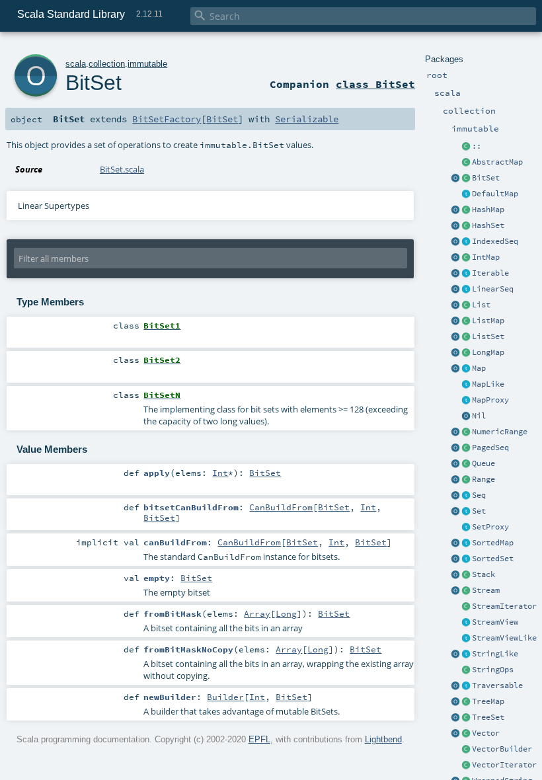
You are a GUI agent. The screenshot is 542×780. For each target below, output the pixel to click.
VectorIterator (504, 764)
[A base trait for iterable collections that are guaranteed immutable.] (466, 273)
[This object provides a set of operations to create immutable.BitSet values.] (455, 178)
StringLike (495, 653)
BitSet (486, 177)
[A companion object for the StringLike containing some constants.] (455, 654)
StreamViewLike (504, 638)
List (481, 304)
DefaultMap (495, 193)
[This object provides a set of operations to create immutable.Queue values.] (455, 464)
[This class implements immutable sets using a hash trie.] (466, 226)
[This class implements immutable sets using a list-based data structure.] (466, 337)
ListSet (488, 336)
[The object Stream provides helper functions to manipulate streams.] (455, 591)
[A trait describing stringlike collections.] (466, 654)
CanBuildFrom (281, 507)
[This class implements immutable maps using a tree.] (466, 702)
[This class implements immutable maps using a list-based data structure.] (466, 321)
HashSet (488, 225)
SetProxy (490, 526)
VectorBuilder (502, 749)
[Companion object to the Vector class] (455, 733)
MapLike (488, 384)
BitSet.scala (122, 169)
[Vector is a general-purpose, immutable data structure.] (466, 733)
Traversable (497, 685)
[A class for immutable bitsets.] (466, 178)
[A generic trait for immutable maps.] (466, 369)
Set (479, 511)
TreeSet (488, 717)
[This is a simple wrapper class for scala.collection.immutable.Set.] (466, 527)
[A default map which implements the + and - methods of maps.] (466, 194)
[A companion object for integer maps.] (455, 258)
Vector (486, 733)
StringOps (493, 669)
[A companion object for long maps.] (455, 353)
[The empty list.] (466, 416)
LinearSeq (493, 288)
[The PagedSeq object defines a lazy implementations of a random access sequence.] (455, 448)
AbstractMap (497, 162)
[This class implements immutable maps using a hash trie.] (466, 210)
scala (75, 64)
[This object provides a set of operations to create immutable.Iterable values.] (455, 273)
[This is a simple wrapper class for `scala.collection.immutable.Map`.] (466, 400)
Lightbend (383, 739)
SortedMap (493, 542)
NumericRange (499, 431)
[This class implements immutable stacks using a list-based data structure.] (466, 575)
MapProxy (490, 400)
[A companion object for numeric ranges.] (455, 432)
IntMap (486, 257)
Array (257, 613)
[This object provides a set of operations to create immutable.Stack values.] (455, 575)
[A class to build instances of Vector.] (466, 749)
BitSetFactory (166, 119)
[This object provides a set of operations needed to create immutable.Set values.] (455, 511)
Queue (483, 463)
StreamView (495, 622)
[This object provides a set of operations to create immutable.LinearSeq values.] (455, 289)
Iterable (490, 273)
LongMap (488, 352)
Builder (225, 696)
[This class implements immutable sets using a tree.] (466, 718)
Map (479, 368)
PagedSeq (490, 447)
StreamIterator (504, 606)
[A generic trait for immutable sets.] (466, 511)
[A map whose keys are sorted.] (466, 543)
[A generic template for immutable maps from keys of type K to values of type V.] (466, 384)
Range (483, 479)
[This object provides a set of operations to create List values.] (455, 305)
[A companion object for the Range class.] (455, 480)
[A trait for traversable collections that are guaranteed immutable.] (466, 686)
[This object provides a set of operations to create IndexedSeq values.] (455, 242)
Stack (483, 574)
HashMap (488, 209)
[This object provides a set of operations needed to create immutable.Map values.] (455, 369)
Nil (479, 415)
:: (476, 146)
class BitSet (375, 84)
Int (220, 472)
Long (286, 613)
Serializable (306, 119)
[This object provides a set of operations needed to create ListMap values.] (455, 321)
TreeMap (488, 701)
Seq (479, 495)
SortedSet (493, 558)
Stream (486, 590)
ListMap (488, 320)
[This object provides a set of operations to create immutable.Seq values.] (455, 495)
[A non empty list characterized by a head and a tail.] (466, 146)
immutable (147, 64)
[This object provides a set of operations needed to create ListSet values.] (455, 337)
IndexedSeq (495, 241)
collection (107, 64)
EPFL (259, 739)
